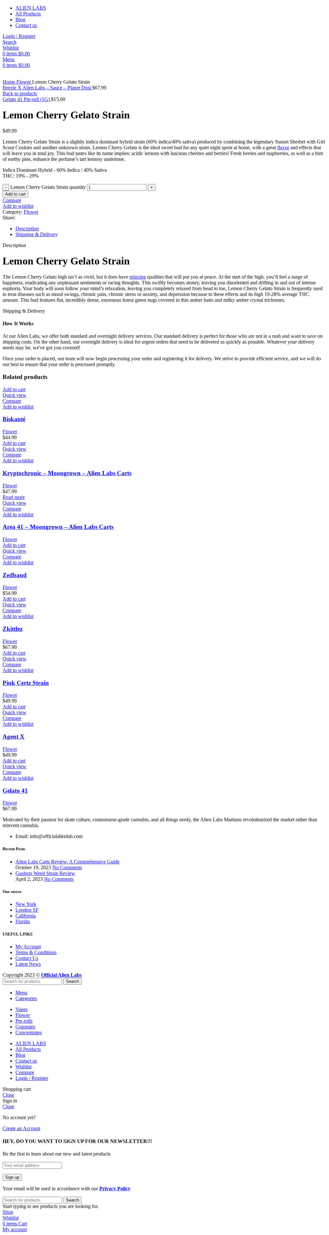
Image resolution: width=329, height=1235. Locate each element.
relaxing (137, 277)
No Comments (67, 867)
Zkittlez (12, 628)
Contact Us (26, 958)
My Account (28, 946)
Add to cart (15, 194)
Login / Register (31, 1078)
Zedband (15, 575)
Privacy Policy (114, 1188)
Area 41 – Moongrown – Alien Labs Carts (58, 526)
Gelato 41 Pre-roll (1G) (27, 99)
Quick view (14, 395)
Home (9, 82)
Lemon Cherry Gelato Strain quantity (48, 187)
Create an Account (21, 1128)
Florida (22, 921)
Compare (24, 1072)
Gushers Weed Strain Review (45, 873)
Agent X (13, 736)
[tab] (170, 229)
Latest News (28, 964)
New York (25, 904)
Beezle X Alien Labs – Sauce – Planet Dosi (47, 87)
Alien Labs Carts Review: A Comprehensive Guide (67, 861)
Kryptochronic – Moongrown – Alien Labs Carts (67, 473)
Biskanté (14, 419)
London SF (27, 910)
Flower (24, 82)
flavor (283, 147)
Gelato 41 (15, 790)
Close (8, 1095)
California (25, 915)
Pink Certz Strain (26, 682)
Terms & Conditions (36, 952)
